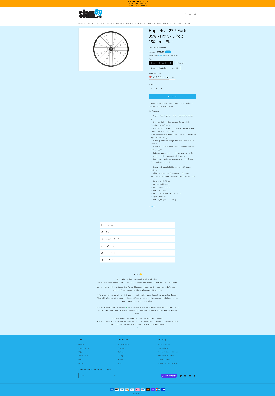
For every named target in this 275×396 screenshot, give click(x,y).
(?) (160, 73)
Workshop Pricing (164, 344)
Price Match (122, 348)
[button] (81, 23)
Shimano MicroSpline (159, 68)
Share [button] (153, 206)
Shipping (161, 55)
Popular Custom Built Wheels (168, 352)
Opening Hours (83, 348)
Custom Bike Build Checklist (167, 363)
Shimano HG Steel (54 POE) (161, 63)
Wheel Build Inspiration (166, 356)
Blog (80, 359)
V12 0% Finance (123, 344)
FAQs (80, 352)
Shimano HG (181, 63)
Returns (121, 359)
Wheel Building (163, 348)
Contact (81, 344)
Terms (120, 363)
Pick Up (120, 356)
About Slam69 (83, 356)
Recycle (81, 363)
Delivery (121, 352)
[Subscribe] (114, 375)
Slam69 (140, 393)
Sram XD (175, 68)
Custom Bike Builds (164, 359)
